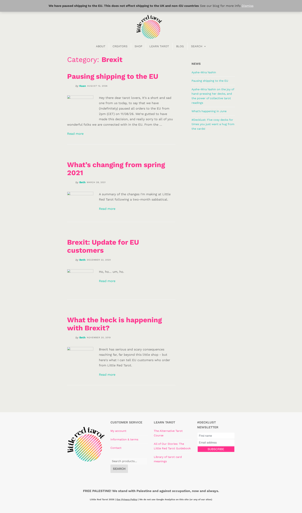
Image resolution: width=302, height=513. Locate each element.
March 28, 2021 (96, 182)
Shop (138, 46)
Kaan (82, 85)
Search (196, 46)
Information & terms (124, 439)
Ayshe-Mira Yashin (204, 72)
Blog (180, 46)
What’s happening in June (209, 111)
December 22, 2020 (99, 260)
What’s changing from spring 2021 (116, 169)
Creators (120, 46)
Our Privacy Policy (126, 499)
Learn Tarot (159, 46)
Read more (75, 133)
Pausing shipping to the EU (112, 76)
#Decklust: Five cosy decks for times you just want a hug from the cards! (213, 124)
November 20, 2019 (99, 337)
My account (118, 431)
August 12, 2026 (97, 86)
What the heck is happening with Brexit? (114, 324)
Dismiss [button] (247, 6)
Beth (82, 182)
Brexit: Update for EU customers (103, 246)
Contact (115, 447)
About (100, 46)
